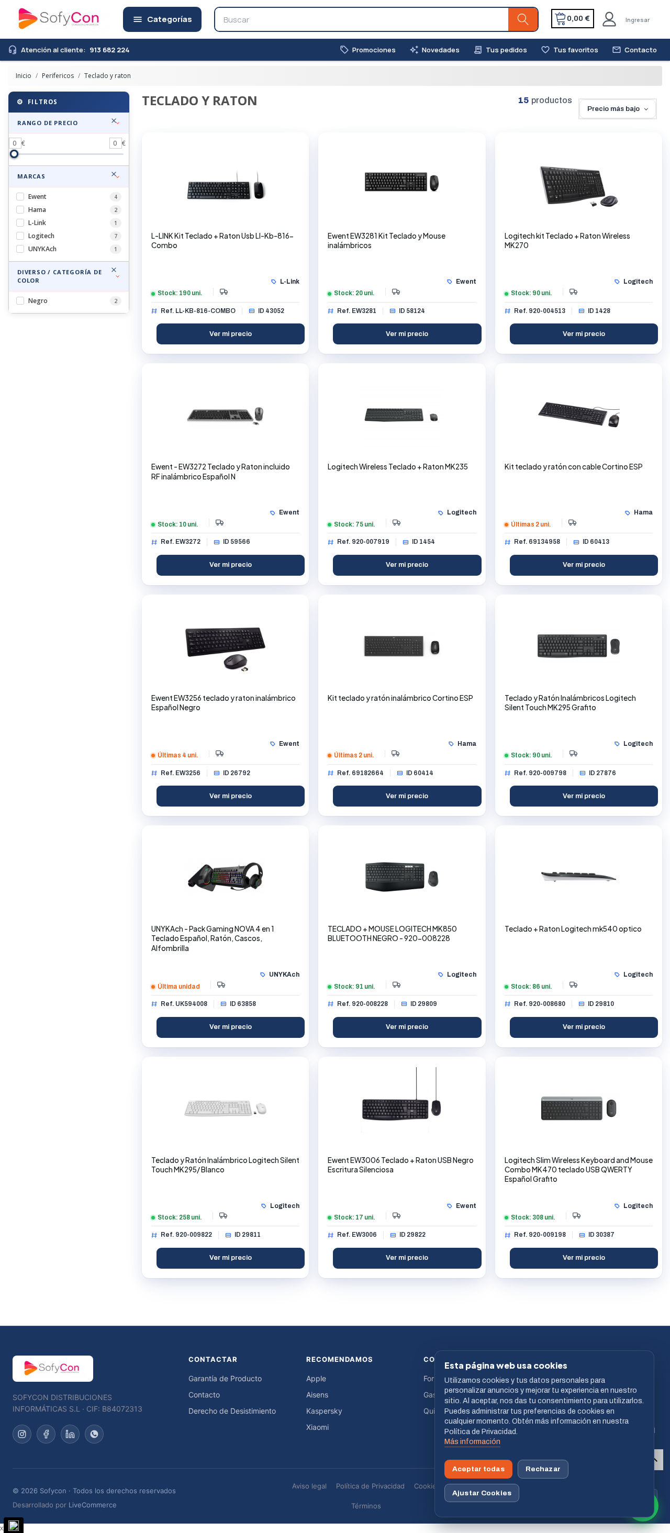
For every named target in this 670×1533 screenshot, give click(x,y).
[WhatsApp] (94, 1434)
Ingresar (638, 20)
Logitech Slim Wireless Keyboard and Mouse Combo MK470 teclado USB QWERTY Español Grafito (579, 1169)
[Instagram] (22, 1434)
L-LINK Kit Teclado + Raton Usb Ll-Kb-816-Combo (222, 240)
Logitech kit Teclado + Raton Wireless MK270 (567, 240)
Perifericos (57, 75)
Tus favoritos (569, 50)
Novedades (434, 50)
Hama (72, 209)
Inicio (24, 75)
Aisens (317, 1394)
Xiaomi (317, 1427)
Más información (472, 1442)
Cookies (427, 1486)
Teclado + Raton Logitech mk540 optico (573, 928)
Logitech (72, 235)
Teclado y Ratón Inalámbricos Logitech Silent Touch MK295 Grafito (570, 702)
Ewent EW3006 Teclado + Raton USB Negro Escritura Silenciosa (401, 1165)
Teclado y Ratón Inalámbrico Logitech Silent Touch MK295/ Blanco (225, 1165)
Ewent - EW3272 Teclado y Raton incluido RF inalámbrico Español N (220, 471)
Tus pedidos (500, 50)
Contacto (634, 50)
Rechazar (543, 1469)
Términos (366, 1506)
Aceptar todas (478, 1469)
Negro (72, 300)
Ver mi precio (230, 334)
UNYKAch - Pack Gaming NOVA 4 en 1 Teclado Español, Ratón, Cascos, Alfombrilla (212, 938)
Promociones (368, 50)
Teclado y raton (107, 75)
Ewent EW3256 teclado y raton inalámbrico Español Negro (223, 702)
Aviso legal (309, 1486)
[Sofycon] (53, 1369)
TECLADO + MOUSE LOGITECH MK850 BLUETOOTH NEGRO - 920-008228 (392, 933)
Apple (316, 1378)
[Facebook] (46, 1434)
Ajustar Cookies (481, 1493)
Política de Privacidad (370, 1486)
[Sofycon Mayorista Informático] (45, 19)
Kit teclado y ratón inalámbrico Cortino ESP (400, 697)
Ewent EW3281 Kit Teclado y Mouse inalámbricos (386, 240)
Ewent (72, 196)
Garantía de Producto (225, 1378)
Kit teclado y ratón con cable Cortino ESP (574, 466)
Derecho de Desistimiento (232, 1410)
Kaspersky (324, 1410)
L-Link (72, 222)
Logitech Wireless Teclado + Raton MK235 (398, 466)
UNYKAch (72, 248)
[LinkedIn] (70, 1434)
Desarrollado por (65, 1505)
